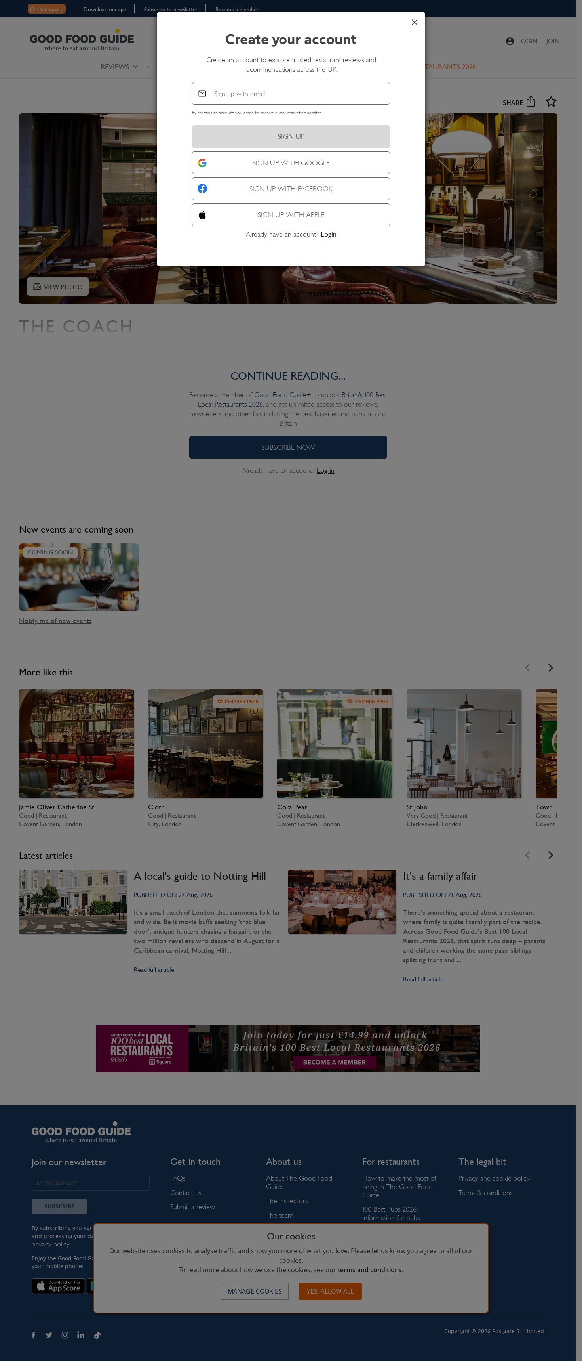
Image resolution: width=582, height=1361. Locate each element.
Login (329, 234)
